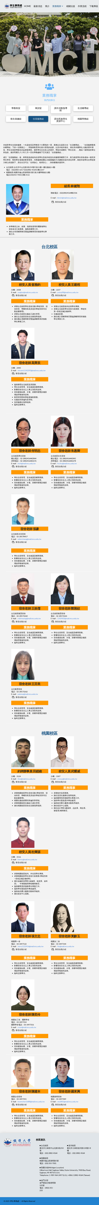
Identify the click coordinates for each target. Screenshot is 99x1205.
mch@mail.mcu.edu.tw (27, 463)
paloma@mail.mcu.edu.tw (28, 694)
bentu (27, 859)
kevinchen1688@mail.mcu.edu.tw (31, 1101)
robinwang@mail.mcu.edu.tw (29, 618)
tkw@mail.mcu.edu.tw (26, 779)
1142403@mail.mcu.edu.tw (68, 618)
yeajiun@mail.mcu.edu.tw (28, 292)
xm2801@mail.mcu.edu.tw (67, 1101)
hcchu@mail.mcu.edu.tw (67, 463)
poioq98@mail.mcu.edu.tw (67, 292)
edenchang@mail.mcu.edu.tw (29, 539)
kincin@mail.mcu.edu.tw (66, 198)
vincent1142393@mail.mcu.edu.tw (32, 370)
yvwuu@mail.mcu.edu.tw (67, 779)
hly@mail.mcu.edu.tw (65, 946)
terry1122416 (30, 946)
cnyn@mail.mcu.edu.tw (27, 1027)
